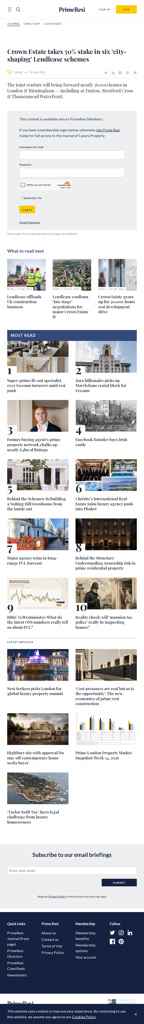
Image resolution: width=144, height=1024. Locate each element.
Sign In (104, 9)
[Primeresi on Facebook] (120, 72)
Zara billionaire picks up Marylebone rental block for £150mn (101, 385)
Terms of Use (51, 946)
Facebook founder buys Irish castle (101, 442)
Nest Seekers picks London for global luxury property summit (35, 691)
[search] (18, 9)
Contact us (49, 939)
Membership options (86, 948)
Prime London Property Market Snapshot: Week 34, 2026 (104, 755)
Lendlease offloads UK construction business (24, 301)
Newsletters (17, 975)
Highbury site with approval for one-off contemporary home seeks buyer (35, 757)
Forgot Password (29, 222)
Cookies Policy (84, 1017)
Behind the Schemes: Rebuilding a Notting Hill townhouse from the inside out (36, 503)
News (18, 72)
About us (48, 933)
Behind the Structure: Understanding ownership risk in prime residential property (106, 563)
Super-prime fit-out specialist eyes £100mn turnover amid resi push (36, 385)
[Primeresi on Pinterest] (127, 72)
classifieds (52, 23)
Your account (86, 957)
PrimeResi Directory (15, 953)
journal (13, 23)
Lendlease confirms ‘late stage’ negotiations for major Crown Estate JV (71, 306)
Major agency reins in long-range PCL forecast (32, 560)
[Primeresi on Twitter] (105, 72)
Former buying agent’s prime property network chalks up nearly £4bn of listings (33, 444)
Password (25, 164)
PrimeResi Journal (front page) (18, 938)
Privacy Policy (56, 896)
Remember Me (32, 198)
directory (32, 23)
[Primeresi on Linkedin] (113, 72)
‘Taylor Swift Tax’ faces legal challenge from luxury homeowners (33, 817)
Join (126, 9)
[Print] (135, 73)
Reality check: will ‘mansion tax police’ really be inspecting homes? (104, 622)
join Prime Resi (108, 130)
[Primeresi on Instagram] (121, 932)
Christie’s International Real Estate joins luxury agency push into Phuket (104, 503)
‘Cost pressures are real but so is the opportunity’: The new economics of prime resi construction (105, 696)
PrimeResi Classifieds (16, 966)
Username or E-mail (31, 147)
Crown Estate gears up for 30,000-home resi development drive (116, 304)
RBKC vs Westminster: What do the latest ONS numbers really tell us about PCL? (37, 622)
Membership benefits (86, 936)
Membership (85, 924)
